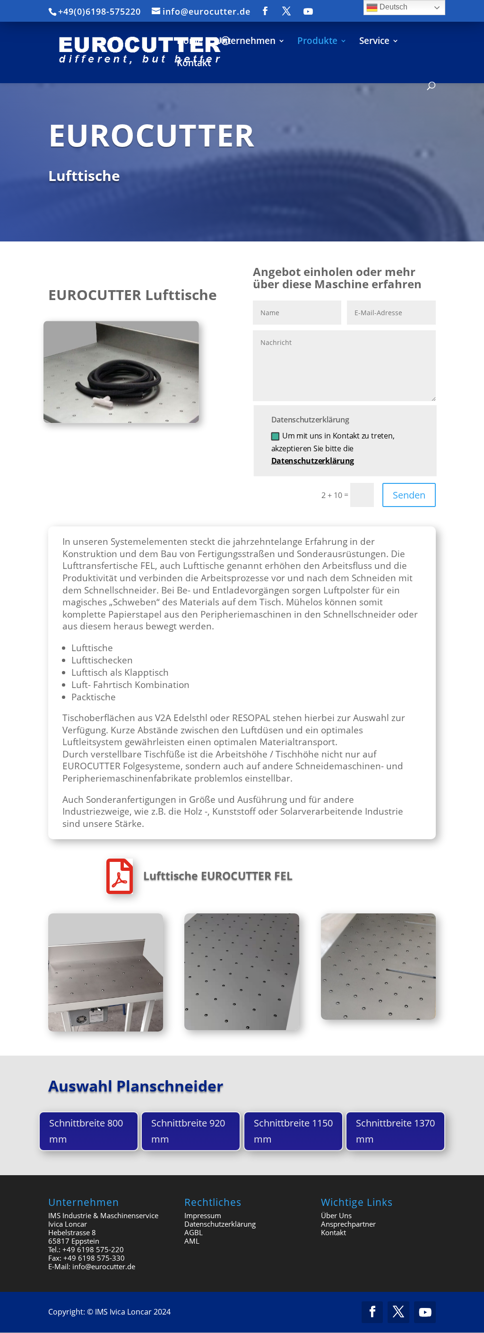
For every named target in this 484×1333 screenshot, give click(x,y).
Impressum (202, 1215)
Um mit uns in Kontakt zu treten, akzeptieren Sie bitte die (333, 448)
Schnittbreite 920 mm (188, 1131)
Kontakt (333, 1232)
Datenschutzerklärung (312, 460)
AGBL (193, 1232)
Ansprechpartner (348, 1224)
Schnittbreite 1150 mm (293, 1131)
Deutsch (392, 7)
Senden (409, 495)
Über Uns (336, 1215)
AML (191, 1241)
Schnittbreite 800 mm (86, 1131)
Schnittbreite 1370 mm (395, 1131)
